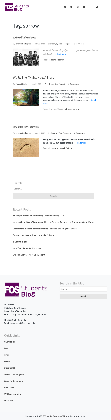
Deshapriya (52, 44)
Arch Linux (9, 387)
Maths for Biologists (14, 374)
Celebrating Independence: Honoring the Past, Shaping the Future (45, 228)
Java (6, 348)
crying (54, 109)
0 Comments (79, 44)
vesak (62, 148)
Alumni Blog (9, 341)
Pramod (61, 84)
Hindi (6, 354)
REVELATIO (9, 400)
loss (60, 109)
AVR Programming (12, 394)
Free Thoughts (64, 44)
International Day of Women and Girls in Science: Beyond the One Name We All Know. (53, 222)
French (7, 361)
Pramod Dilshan (21, 84)
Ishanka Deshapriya (23, 44)
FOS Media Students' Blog (55, 416)
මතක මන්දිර (9, 367)
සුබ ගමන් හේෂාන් (24, 37)
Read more (61, 54)
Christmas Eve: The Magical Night (29, 254)
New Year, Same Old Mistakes (27, 248)
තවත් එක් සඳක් (20, 241)
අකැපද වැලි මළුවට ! (27, 126)
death (53, 59)
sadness (67, 109)
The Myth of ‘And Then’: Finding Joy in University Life (38, 215)
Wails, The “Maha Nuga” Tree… (33, 77)
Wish (69, 148)
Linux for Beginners (13, 380)
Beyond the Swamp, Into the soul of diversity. (35, 235)
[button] (97, 7)
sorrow (61, 59)
